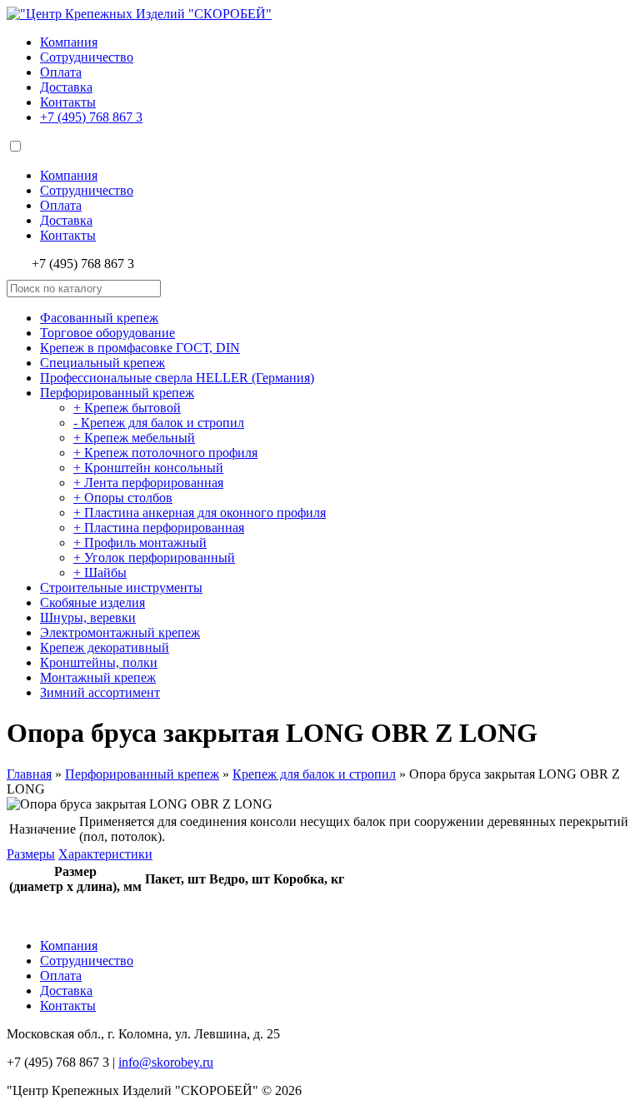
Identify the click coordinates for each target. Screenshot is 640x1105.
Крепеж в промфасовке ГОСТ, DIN (140, 348)
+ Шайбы (100, 572)
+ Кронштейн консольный (148, 467)
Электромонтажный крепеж (120, 632)
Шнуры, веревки (88, 617)
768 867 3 (91, 117)
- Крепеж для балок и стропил (158, 423)
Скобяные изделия (92, 602)
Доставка (66, 87)
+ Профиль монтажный (140, 542)
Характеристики (105, 854)
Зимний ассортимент (100, 692)
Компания (69, 42)
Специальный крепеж (102, 363)
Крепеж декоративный (104, 647)
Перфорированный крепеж (117, 393)
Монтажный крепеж (98, 677)
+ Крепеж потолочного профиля (165, 452)
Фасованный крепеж (99, 318)
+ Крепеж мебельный (134, 438)
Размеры (31, 854)
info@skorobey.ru (165, 1062)
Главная (29, 774)
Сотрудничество (86, 57)
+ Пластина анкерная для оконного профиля (199, 512)
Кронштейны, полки (99, 662)
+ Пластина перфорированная (158, 527)
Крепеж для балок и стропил (314, 774)
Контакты (68, 102)
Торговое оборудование (107, 333)
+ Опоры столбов (122, 497)
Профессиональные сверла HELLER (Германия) (177, 378)
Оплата (61, 72)
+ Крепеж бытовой (127, 408)
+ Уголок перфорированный (154, 557)
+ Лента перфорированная (148, 482)
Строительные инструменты (121, 587)
